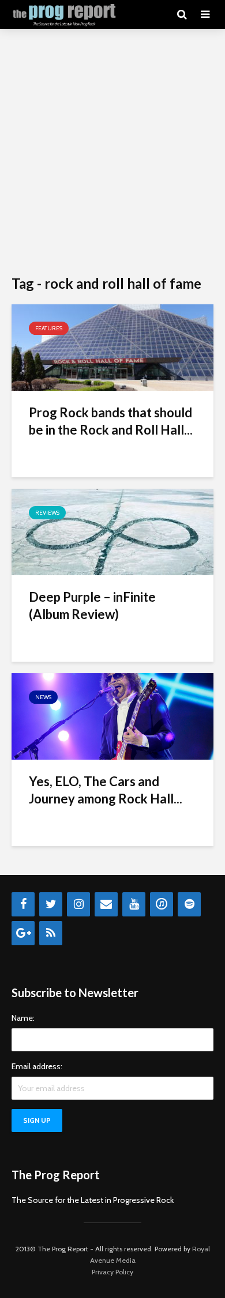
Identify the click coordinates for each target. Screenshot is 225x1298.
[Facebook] (23, 904)
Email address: (37, 1066)
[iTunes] (161, 904)
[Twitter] (50, 904)
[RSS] (50, 933)
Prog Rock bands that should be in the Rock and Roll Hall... (111, 421)
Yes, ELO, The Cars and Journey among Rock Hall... (105, 789)
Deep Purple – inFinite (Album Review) (92, 605)
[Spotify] (189, 904)
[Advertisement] (112, 152)
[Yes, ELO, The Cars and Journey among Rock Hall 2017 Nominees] (112, 715)
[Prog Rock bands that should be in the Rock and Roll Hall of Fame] (112, 346)
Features (48, 328)
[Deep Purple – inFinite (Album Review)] (112, 531)
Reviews (47, 512)
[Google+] (23, 933)
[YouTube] (133, 904)
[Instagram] (78, 904)
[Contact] (106, 904)
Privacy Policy (112, 1271)
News (43, 697)
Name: (23, 1018)
